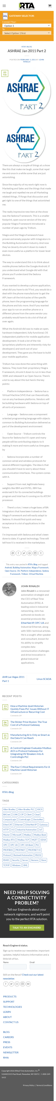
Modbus (27, 835)
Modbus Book (40, 835)
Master (6, 835)
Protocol (7, 855)
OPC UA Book (27, 845)
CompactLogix (9, 819)
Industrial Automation (27, 829)
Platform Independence (31, 571)
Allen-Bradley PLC (26, 809)
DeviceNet (38, 819)
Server (25, 860)
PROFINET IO (34, 850)
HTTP (6, 829)
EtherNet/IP (27, 622)
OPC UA (39, 622)
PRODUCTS (9, 996)
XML (25, 865)
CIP (21, 814)
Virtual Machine (36, 574)
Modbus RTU (9, 840)
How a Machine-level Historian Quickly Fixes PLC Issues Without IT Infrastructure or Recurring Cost (29, 708)
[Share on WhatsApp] (12, 553)
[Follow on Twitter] (11, 983)
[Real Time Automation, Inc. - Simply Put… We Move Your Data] (27, 6)
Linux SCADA (44, 678)
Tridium (24, 574)
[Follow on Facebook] (5, 983)
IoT (40, 829)
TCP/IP (6, 865)
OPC (5, 845)
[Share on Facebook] (18, 553)
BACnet (6, 814)
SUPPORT (8, 1001)
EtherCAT (7, 824)
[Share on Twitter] (24, 553)
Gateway (44, 824)
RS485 (6, 860)
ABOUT (7, 1016)
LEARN (7, 1011)
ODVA (43, 840)
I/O (12, 829)
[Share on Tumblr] (40, 553)
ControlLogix (24, 819)
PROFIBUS (8, 850)
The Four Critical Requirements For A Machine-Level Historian (30, 768)
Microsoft (17, 835)
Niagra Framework (40, 567)
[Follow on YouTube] (28, 983)
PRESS (6, 1042)
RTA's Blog (27, 47)
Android (8, 567)
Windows (16, 865)
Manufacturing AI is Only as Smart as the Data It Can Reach (30, 736)
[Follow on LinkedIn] (22, 983)
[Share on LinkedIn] (35, 553)
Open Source (10, 571)
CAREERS (8, 1037)
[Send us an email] (17, 983)
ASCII (39, 809)
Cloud (37, 814)
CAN (15, 814)
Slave (43, 860)
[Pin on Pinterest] (29, 553)
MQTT (34, 840)
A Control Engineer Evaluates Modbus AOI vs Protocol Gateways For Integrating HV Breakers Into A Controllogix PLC (30, 752)
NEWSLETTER (11, 1052)
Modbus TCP (23, 840)
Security (15, 860)
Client (29, 814)
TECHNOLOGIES (12, 1006)
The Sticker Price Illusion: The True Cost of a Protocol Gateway (28, 723)
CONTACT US (10, 1022)
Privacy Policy (28, 1085)
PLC (37, 845)
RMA (6, 1057)
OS (18, 571)
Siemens (34, 860)
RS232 (38, 855)
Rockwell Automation (23, 855)
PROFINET (20, 850)
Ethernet (19, 824)
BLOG (6, 1031)
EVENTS (7, 1047)
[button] (4, 6)
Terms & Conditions (44, 1085)
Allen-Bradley (9, 809)
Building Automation (22, 567)
